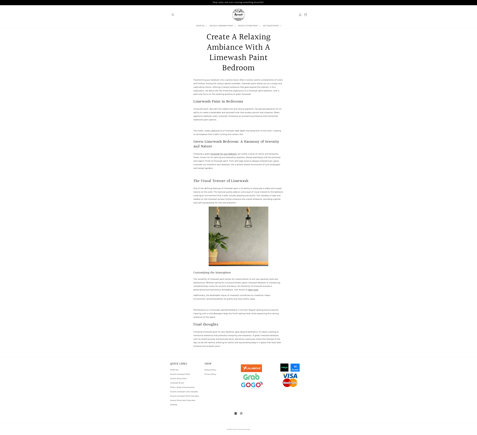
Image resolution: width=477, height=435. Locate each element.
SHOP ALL (174, 370)
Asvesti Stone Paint (178, 378)
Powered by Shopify (244, 429)
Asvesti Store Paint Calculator (182, 400)
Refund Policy (210, 370)
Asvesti (234, 429)
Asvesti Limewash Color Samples (184, 392)
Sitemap (173, 405)
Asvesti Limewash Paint (180, 374)
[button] (173, 14)
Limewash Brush (177, 383)
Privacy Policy (210, 374)
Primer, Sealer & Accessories (182, 387)
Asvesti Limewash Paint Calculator (184, 396)
